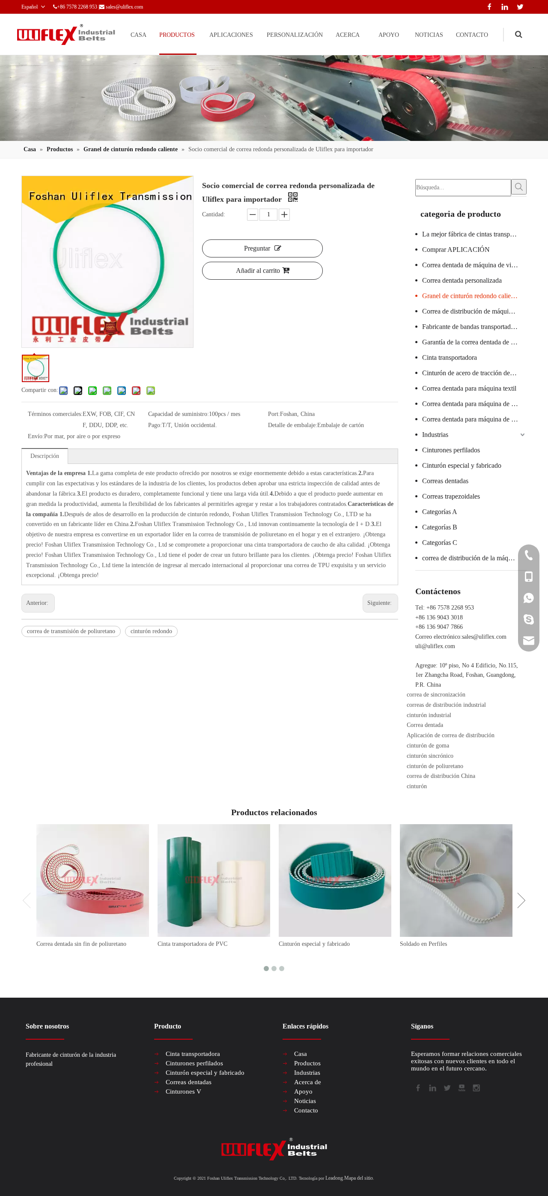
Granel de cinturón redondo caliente (470, 295)
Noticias (305, 1100)
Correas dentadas (445, 480)
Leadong (334, 1178)
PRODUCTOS (177, 35)
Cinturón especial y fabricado (461, 465)
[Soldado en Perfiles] (456, 880)
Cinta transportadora (449, 357)
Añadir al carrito (258, 270)
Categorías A (439, 511)
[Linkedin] (503, 5)
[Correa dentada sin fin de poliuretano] (92, 880)
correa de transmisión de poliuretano (71, 631)
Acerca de (307, 1082)
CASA (138, 35)
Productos (307, 1063)
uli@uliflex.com (435, 646)
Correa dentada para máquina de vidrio (474, 419)
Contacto (306, 1110)
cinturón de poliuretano (435, 766)
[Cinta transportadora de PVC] (214, 880)
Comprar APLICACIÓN (456, 249)
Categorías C (439, 542)
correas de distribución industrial (446, 705)
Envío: (36, 436)
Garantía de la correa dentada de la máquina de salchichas (474, 342)
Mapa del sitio (358, 1178)
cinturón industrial (429, 715)
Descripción (44, 456)
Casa (300, 1053)
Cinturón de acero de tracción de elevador (474, 373)
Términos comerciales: (55, 414)
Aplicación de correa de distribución (450, 735)
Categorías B (439, 527)
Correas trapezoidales (451, 496)
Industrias (435, 434)
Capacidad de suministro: (178, 414)
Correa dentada (425, 725)
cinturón (417, 786)
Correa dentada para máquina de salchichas (474, 403)
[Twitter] (519, 5)
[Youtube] (461, 1087)
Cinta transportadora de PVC (192, 944)
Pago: (155, 425)
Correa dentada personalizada (462, 280)
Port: (274, 414)
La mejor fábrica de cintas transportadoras (474, 234)
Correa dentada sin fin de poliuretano (81, 944)
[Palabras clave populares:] (519, 186)
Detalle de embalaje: (292, 425)
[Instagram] (475, 1087)
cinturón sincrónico (430, 756)
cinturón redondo (151, 631)
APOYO (388, 35)
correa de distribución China (441, 776)
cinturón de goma (428, 745)
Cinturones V (183, 1091)
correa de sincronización (436, 694)
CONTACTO (472, 35)
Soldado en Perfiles (423, 944)
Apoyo (303, 1091)
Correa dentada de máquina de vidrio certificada (474, 265)
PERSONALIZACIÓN (295, 35)
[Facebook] (487, 5)
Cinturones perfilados (451, 450)
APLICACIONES (231, 35)
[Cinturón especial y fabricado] (335, 880)
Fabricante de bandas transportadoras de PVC (474, 326)
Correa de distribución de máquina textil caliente (474, 311)
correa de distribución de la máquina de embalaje (474, 558)
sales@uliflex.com (124, 7)
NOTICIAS (429, 35)
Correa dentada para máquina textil (469, 388)
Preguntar (257, 248)
